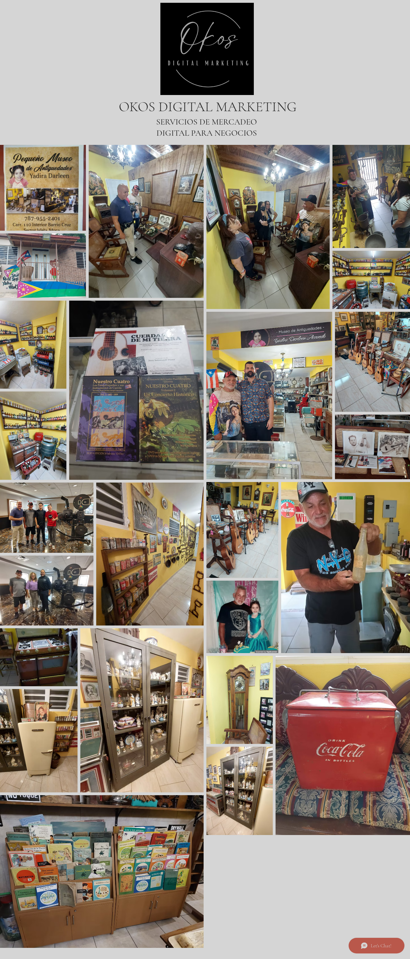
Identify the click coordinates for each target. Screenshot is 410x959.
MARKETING (256, 106)
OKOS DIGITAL (167, 106)
